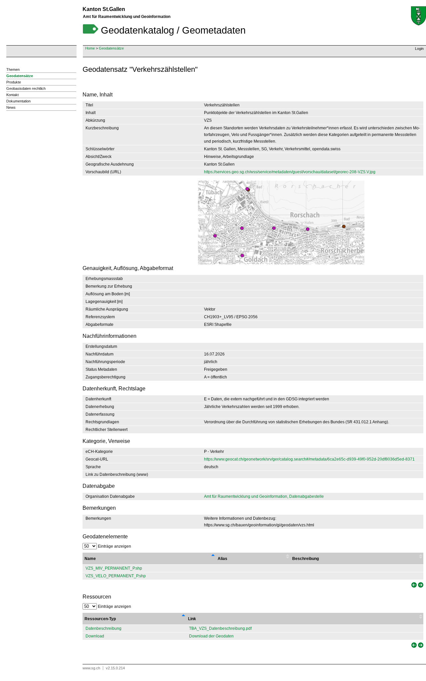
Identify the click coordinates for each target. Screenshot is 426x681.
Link (192, 618)
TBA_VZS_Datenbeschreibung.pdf (220, 628)
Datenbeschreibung (103, 628)
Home (90, 48)
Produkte (13, 82)
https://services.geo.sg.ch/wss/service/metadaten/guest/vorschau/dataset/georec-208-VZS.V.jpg (289, 172)
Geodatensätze (111, 48)
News (11, 107)
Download (95, 636)
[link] (413, 585)
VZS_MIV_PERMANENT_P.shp (114, 568)
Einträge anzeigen (114, 546)
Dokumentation (18, 101)
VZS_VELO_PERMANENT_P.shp (116, 576)
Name (90, 558)
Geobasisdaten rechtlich (26, 88)
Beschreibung (305, 558)
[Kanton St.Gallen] (418, 16)
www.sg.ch (91, 668)
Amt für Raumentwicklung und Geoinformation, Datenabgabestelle (264, 496)
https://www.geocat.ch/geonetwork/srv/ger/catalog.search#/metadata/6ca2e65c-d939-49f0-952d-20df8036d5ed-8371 (309, 459)
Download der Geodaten (211, 636)
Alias (222, 558)
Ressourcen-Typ (100, 618)
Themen (13, 69)
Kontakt (12, 95)
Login (419, 49)
